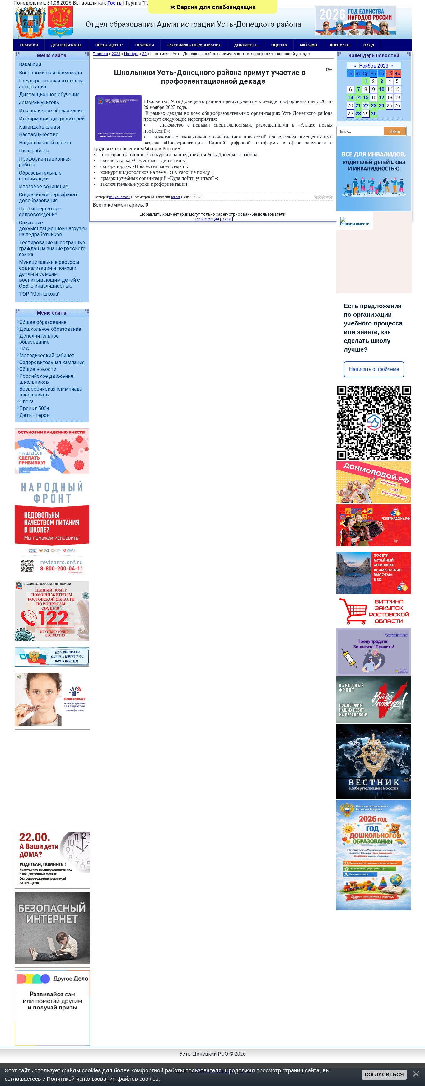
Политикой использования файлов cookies (102, 1079)
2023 (116, 53)
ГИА (24, 349)
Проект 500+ (34, 408)
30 (373, 114)
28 (358, 114)
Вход (368, 45)
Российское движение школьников (46, 379)
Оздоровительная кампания (52, 362)
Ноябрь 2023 (374, 66)
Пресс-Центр (109, 45)
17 (381, 98)
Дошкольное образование (50, 329)
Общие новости (37, 369)
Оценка (279, 45)
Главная (29, 45)
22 (366, 106)
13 (350, 98)
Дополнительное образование (39, 339)
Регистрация (207, 219)
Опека (26, 402)
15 (366, 98)
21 (358, 106)
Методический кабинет (47, 355)
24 (381, 106)
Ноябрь (131, 53)
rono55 (175, 197)
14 (358, 98)
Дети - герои (34, 415)
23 (373, 106)
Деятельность (66, 45)
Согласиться (384, 1074)
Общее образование (43, 322)
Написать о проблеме (374, 369)
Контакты (340, 45)
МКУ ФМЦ (308, 45)
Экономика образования (194, 45)
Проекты (144, 45)
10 (381, 89)
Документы (246, 45)
